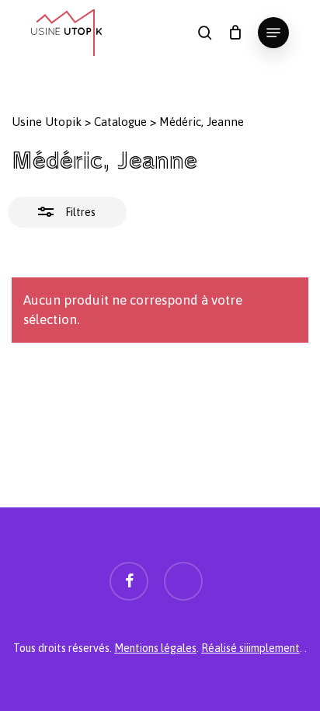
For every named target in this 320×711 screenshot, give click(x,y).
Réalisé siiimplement (250, 648)
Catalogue (120, 121)
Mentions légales (155, 648)
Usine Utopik (47, 121)
